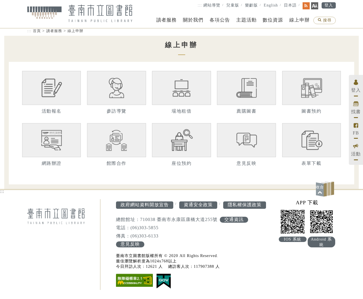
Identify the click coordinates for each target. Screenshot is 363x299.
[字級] (314, 5)
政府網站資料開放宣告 (145, 204)
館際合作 (116, 163)
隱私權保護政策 (244, 204)
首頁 (37, 31)
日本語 (290, 5)
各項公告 (220, 20)
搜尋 (327, 21)
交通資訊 (234, 219)
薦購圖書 (246, 111)
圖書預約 (311, 111)
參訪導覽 (116, 111)
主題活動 (246, 20)
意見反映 (246, 163)
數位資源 (273, 20)
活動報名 (52, 111)
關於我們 (193, 20)
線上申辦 (299, 20)
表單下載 (311, 163)
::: (200, 5)
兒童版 (232, 5)
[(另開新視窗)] (164, 282)
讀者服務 (166, 20)
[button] (326, 189)
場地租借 (181, 111)
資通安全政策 (198, 204)
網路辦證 (52, 163)
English (271, 5)
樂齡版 (251, 5)
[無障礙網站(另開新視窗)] (134, 281)
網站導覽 (211, 5)
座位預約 (181, 163)
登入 (328, 5)
